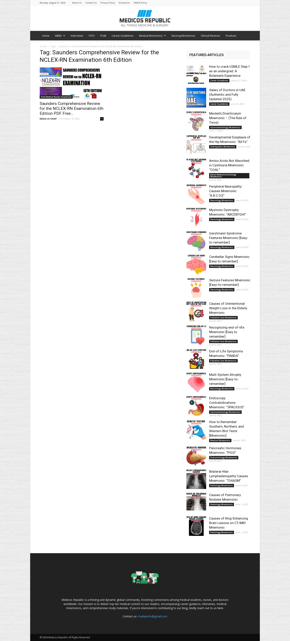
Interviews (77, 35)
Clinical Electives (210, 35)
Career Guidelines (123, 35)
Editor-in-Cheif (48, 118)
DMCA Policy (140, 2)
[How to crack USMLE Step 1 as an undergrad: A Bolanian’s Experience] (196, 74)
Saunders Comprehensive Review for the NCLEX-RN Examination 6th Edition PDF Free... (71, 108)
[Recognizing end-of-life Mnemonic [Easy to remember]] (196, 335)
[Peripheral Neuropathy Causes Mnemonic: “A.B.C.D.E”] (196, 194)
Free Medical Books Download (56, 96)
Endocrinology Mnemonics (223, 457)
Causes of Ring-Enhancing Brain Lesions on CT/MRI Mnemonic (228, 522)
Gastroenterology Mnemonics (225, 127)
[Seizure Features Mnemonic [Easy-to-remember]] (196, 288)
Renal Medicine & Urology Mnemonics (223, 175)
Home (46, 35)
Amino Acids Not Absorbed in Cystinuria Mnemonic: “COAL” (229, 165)
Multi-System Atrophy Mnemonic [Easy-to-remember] (225, 379)
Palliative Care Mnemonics (223, 317)
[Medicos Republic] (145, 18)
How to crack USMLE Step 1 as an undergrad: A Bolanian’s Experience (229, 71)
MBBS (58, 35)
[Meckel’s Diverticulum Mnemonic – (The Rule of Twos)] (196, 121)
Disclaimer (124, 2)
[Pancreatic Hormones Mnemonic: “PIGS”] (196, 456)
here (220, 608)
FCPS (92, 35)
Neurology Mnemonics (221, 200)
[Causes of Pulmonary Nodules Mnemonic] (196, 502)
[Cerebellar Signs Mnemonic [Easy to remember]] (196, 264)
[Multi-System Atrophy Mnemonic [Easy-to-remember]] (196, 382)
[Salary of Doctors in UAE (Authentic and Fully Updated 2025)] (196, 97)
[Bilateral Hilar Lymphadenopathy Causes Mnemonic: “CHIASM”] (196, 479)
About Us (77, 2)
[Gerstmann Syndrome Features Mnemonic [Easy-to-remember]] (196, 241)
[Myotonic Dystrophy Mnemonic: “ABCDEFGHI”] (196, 217)
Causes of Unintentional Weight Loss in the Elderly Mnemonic (228, 308)
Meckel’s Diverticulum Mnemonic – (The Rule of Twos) (227, 117)
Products (231, 35)
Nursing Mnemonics (183, 35)
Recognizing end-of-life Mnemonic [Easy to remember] (226, 331)
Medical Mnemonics (151, 35)
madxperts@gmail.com (152, 616)
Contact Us (91, 2)
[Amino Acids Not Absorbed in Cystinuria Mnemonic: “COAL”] (196, 168)
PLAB (103, 35)
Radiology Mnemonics (221, 485)
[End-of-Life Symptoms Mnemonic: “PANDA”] (196, 359)
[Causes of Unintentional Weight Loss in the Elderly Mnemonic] (196, 311)
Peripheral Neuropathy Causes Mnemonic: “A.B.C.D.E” (225, 190)
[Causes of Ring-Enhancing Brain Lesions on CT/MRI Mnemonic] (196, 526)
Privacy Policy (107, 2)
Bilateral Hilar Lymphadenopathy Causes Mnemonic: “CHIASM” (228, 476)
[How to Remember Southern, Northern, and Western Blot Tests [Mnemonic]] (196, 429)
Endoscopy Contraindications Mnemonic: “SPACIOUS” (226, 402)
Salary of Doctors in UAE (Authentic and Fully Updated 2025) (227, 94)
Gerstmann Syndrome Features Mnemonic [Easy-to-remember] (228, 237)
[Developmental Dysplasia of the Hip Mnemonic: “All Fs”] (196, 145)
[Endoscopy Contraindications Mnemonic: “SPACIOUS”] (196, 406)
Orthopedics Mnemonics (222, 146)
